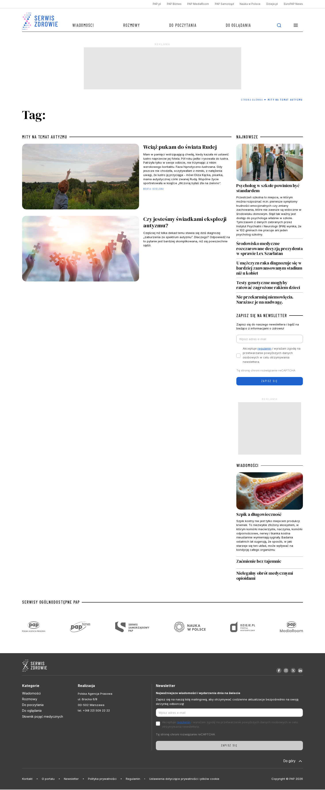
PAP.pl (157, 4)
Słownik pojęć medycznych (42, 716)
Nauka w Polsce (250, 4)
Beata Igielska (153, 188)
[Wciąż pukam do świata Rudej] (126, 178)
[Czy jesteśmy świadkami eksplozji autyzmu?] (126, 250)
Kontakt (27, 778)
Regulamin (133, 778)
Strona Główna (252, 99)
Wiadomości (83, 25)
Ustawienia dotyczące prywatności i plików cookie (184, 778)
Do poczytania (183, 25)
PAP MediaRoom (198, 4)
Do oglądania (238, 25)
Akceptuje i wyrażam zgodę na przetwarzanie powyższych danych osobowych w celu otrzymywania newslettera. (271, 355)
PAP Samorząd (224, 4)
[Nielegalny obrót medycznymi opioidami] (269, 576)
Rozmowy (131, 25)
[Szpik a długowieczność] (269, 514)
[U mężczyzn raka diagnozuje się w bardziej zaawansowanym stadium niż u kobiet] (269, 268)
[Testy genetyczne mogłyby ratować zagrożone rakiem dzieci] (269, 285)
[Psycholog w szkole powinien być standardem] (269, 191)
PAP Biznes (174, 4)
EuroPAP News (293, 4)
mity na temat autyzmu (44, 136)
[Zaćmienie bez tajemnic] (269, 562)
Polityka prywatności (102, 778)
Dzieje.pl (272, 4)
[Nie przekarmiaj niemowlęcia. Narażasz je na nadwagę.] (269, 299)
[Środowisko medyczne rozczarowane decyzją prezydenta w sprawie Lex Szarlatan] (269, 248)
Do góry (289, 761)
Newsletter (71, 778)
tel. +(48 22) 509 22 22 (94, 710)
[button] (296, 25)
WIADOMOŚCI (247, 465)
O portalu (48, 778)
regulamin (264, 348)
